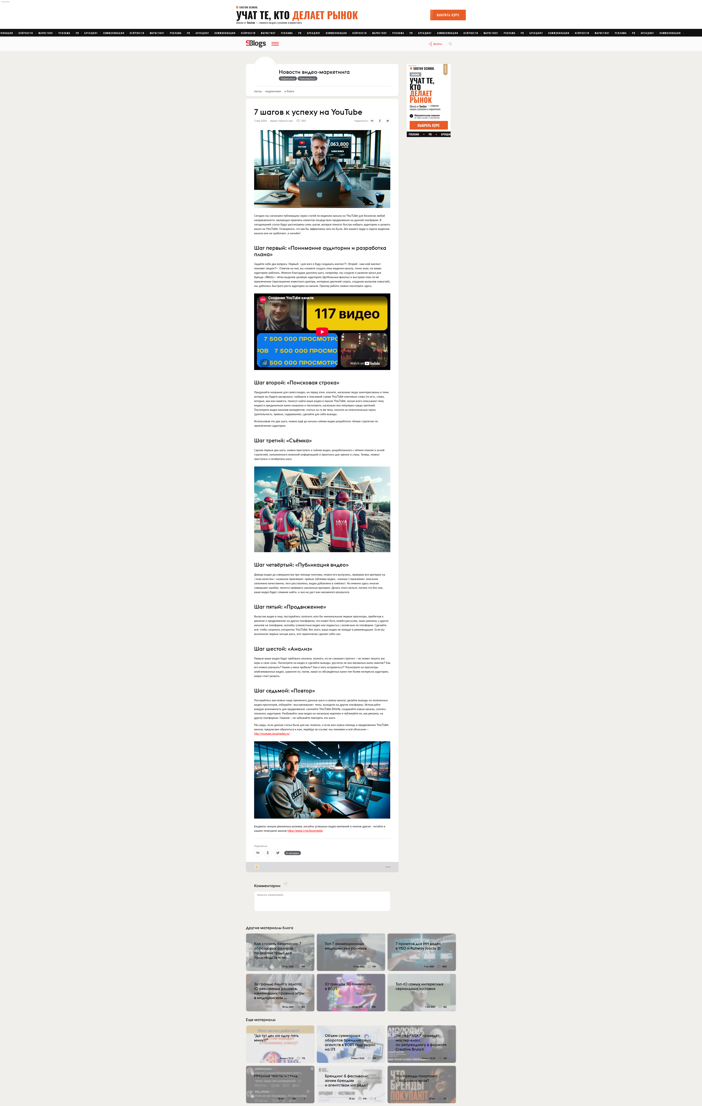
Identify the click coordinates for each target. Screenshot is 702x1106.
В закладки (292, 853)
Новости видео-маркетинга (314, 72)
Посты (258, 91)
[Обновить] (285, 883)
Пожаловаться (307, 78)
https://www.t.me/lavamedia (305, 830)
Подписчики (273, 91)
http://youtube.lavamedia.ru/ (272, 733)
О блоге (289, 91)
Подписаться (288, 78)
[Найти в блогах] (450, 44)
